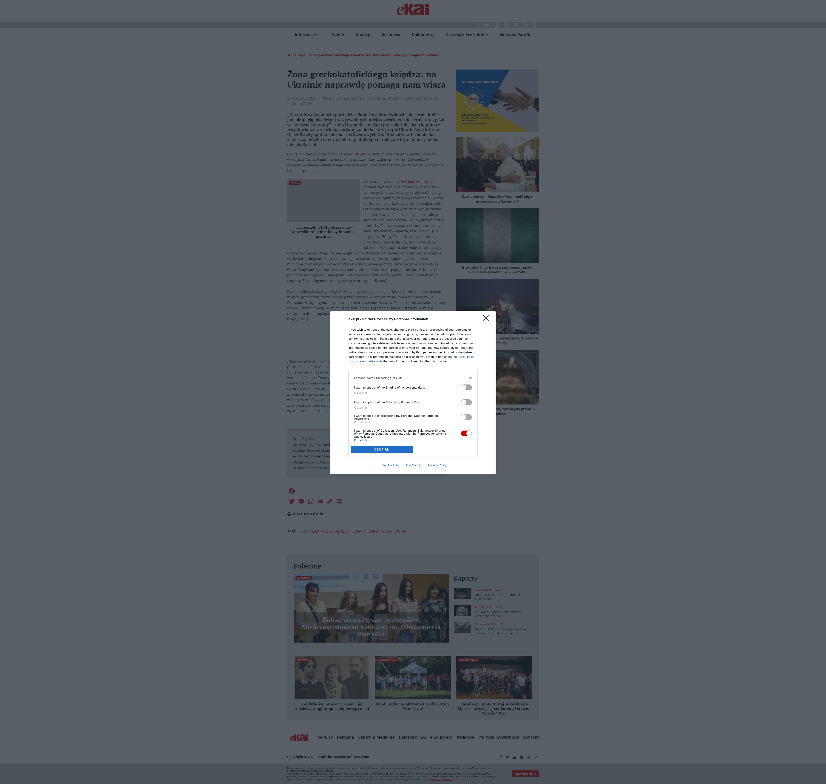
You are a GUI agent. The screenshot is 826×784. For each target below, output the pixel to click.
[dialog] (413, 392)
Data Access (413, 465)
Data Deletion (388, 465)
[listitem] (413, 378)
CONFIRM (382, 449)
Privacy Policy (437, 465)
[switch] (466, 387)
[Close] (487, 319)
